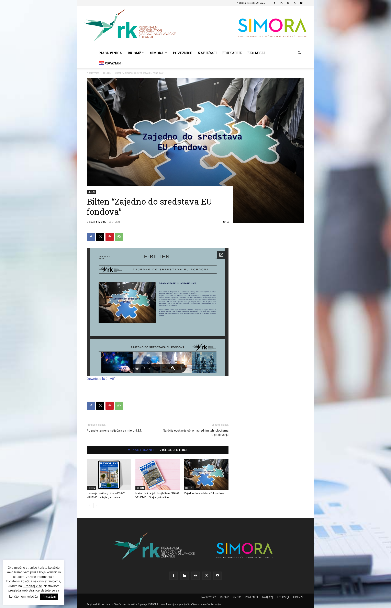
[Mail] (288, 3)
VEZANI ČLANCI (141, 450)
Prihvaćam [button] (49, 596)
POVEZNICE (182, 53)
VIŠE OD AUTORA (173, 450)
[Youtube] (301, 3)
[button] (299, 53)
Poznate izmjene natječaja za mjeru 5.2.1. (114, 430)
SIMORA (157, 53)
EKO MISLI (256, 53)
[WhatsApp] (119, 237)
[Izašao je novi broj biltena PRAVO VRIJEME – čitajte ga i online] (109, 474)
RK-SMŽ (134, 53)
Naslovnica (93, 73)
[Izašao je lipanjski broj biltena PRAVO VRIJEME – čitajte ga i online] (157, 474)
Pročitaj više (32, 586)
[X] (294, 3)
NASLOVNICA (110, 53)
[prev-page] (89, 505)
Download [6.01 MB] (101, 379)
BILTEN (107, 73)
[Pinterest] (109, 237)
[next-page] (95, 505)
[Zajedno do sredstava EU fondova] (206, 474)
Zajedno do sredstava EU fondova (204, 493)
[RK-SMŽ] (195, 27)
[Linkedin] (281, 3)
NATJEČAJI (207, 53)
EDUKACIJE (232, 53)
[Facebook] (274, 3)
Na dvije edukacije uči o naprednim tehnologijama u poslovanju (195, 433)
